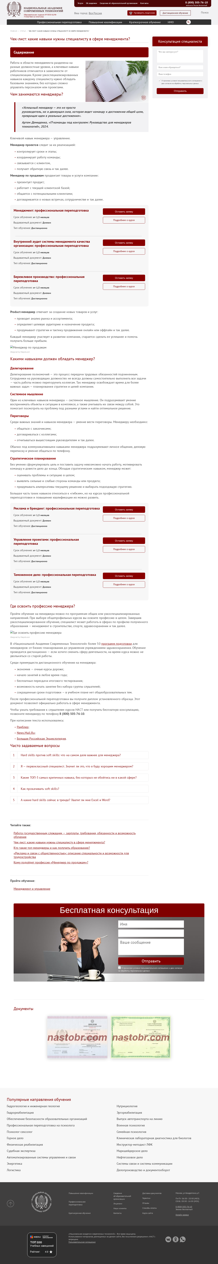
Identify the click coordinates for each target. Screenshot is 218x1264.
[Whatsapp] (183, 1239)
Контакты (144, 3)
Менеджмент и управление (32, 889)
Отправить (180, 90)
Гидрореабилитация (20, 1113)
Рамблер (23, 727)
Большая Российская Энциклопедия (41, 739)
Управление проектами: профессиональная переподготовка (46, 541)
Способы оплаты (149, 1208)
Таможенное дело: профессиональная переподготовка (55, 575)
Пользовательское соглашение (82, 1242)
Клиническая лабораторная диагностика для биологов (154, 1138)
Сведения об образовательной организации (118, 3)
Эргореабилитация (129, 1113)
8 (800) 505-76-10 (196, 2)
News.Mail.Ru (26, 733)
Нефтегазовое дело (130, 1157)
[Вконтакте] (168, 1239)
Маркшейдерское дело (132, 1151)
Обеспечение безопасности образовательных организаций (47, 1119)
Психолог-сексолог (20, 1132)
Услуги (80, 3)
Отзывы (145, 1203)
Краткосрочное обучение (145, 22)
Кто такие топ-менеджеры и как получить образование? (52, 848)
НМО (171, 22)
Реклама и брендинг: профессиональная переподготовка (57, 508)
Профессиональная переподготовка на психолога (41, 1125)
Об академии (91, 3)
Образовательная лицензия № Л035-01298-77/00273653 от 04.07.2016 (40, 16)
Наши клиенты (120, 1208)
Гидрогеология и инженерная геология (33, 1106)
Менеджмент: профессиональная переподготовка (51, 210)
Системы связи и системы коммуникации (144, 1164)
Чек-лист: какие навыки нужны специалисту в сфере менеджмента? (59, 842)
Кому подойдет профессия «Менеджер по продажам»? (51, 862)
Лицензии (117, 1203)
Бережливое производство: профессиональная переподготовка (49, 279)
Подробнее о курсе (124, 220)
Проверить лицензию (144, 12)
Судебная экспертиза (21, 1151)
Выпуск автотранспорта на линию (139, 1119)
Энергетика (14, 1164)
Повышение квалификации (105, 22)
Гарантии (146, 1198)
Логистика (14, 1170)
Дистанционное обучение (175, 13)
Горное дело (15, 1138)
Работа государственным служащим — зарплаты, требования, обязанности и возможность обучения (75, 835)
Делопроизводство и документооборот (143, 1170)
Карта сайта (147, 1213)
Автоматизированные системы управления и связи (41, 1157)
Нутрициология (127, 1106)
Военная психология (131, 1125)
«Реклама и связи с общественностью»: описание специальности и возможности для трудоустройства (71, 855)
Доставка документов (151, 1193)
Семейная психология (131, 1132)
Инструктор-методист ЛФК (135, 1144)
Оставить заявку (124, 211)
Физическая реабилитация (25, 1144)
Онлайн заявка (182, 1214)
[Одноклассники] (175, 1239)
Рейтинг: (35, 1251)
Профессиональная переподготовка (59, 22)
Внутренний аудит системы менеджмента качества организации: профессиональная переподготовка (52, 243)
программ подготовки (116, 644)
